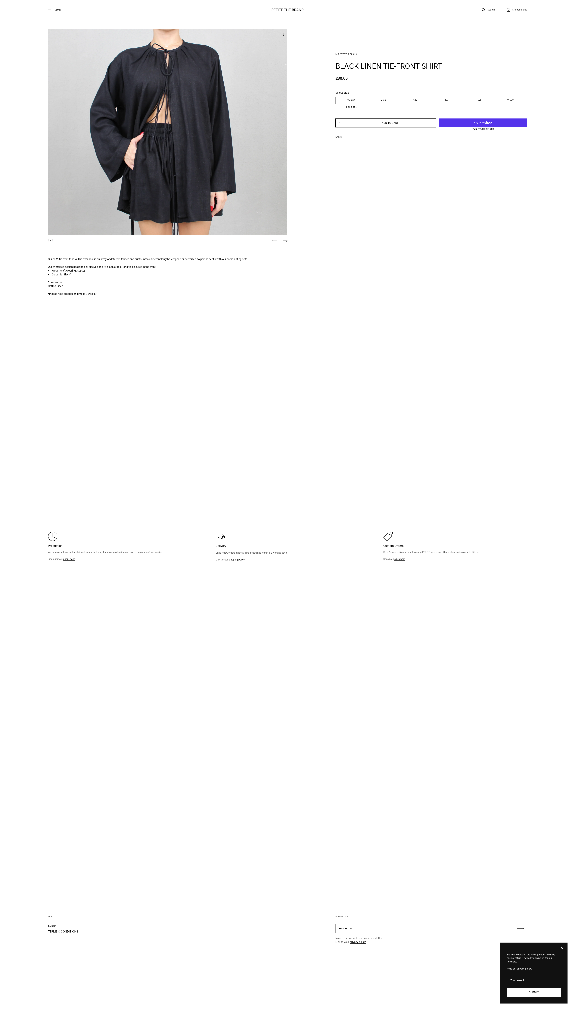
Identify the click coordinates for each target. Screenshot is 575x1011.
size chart (399, 559)
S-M (415, 100)
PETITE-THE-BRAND (287, 10)
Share (338, 136)
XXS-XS (351, 100)
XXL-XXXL (351, 107)
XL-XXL (511, 100)
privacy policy (358, 941)
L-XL (479, 100)
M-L (447, 100)
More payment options (483, 129)
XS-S (383, 100)
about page (69, 559)
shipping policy (237, 559)
